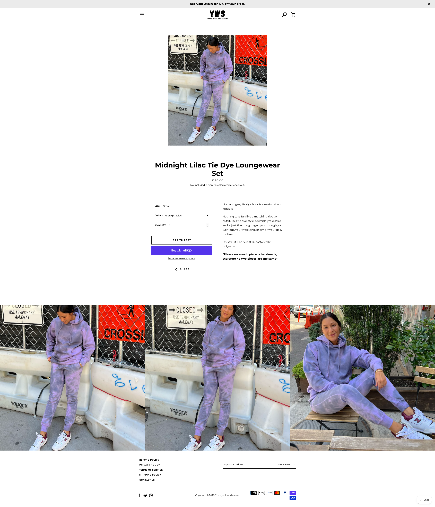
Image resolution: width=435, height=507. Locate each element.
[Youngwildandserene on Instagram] (151, 495)
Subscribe (284, 464)
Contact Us (147, 480)
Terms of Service (151, 470)
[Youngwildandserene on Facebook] (139, 495)
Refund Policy (149, 460)
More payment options (181, 258)
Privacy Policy (149, 464)
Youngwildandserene (227, 495)
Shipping (211, 185)
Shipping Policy (150, 475)
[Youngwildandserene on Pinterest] (145, 495)
